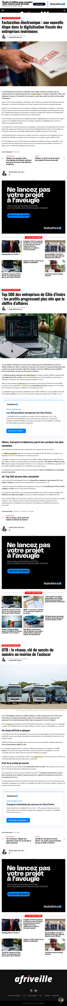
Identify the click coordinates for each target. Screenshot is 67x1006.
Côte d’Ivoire (36, 94)
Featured (16, 152)
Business (16, 511)
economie (24, 511)
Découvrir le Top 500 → (16, 431)
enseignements (22, 383)
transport (10, 724)
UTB (21, 742)
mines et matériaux (10, 453)
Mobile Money (38, 757)
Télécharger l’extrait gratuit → (18, 820)
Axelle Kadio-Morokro (15, 37)
